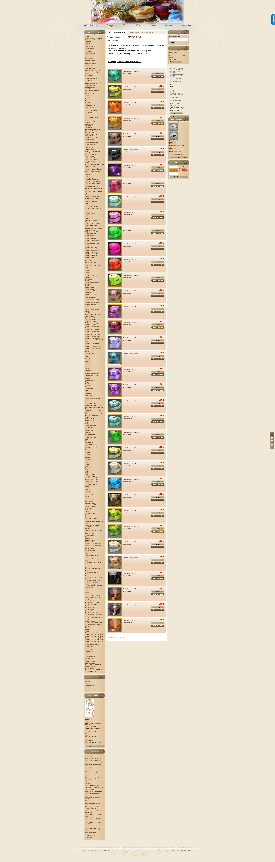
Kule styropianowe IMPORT (92, 90)
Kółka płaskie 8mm (90, 476)
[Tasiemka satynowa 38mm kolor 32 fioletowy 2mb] (115, 170)
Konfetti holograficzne (90, 152)
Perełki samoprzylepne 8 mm (92, 317)
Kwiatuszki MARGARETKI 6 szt (93, 405)
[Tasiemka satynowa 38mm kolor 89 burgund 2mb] (115, 327)
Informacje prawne (90, 687)
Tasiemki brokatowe (90, 324)
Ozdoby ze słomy (89, 508)
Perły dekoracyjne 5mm (91, 582)
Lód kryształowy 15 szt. (91, 53)
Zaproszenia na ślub (90, 233)
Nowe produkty (94, 695)
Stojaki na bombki (89, 122)
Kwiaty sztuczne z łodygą (92, 72)
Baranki (87, 464)
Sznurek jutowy (89, 619)
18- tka (87, 496)
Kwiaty (87, 270)
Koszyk (110, 27)
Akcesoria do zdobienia (91, 291)
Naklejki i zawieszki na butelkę (93, 162)
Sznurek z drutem (90, 611)
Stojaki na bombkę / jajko (91, 120)
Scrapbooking (88, 589)
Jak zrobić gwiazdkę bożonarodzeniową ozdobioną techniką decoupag (93, 833)
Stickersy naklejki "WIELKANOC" (93, 38)
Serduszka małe (89, 420)
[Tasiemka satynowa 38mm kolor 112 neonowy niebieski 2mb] (115, 484)
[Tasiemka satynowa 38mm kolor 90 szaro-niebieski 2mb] (115, 343)
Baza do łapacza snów (91, 78)
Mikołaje (87, 361)
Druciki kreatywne (90, 513)
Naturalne (87, 277)
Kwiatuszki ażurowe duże (92, 373)
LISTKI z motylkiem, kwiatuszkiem (94, 407)
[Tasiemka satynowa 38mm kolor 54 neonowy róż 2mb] (115, 249)
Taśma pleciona (89, 658)
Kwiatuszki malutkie (90, 376)
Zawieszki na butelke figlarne (92, 168)
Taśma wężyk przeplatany (92, 659)
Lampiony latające (90, 213)
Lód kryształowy (89, 51)
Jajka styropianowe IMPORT (92, 87)
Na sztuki (87, 397)
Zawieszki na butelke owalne (92, 171)
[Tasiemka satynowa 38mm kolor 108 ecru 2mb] (115, 468)
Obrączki (87, 439)
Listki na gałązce (89, 395)
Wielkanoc (88, 36)
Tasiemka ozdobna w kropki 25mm (94, 638)
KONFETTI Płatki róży (91, 154)
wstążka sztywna (127, 73)
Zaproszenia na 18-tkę (91, 504)
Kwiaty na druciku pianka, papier (93, 530)
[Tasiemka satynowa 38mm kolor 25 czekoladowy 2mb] (115, 139)
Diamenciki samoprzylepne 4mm (93, 299)
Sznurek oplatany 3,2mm (91, 605)
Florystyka (88, 104)
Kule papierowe (89, 58)
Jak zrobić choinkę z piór (91, 772)
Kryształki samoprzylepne (92, 302)
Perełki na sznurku (90, 579)
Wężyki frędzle (89, 442)
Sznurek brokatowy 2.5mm (92, 602)
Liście (86, 274)
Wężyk (87, 449)
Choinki (87, 356)
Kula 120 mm (172, 148)
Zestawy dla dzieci (90, 550)
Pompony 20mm (89, 535)
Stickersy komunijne (90, 63)
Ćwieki (87, 296)
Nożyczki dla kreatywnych (92, 557)
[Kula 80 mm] (173, 135)
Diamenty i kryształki (90, 297)
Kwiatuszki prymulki (90, 380)
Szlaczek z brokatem (90, 434)
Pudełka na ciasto (89, 61)
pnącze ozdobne (90, 721)
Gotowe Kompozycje (90, 671)
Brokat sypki (88, 292)
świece (87, 195)
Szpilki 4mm (88, 284)
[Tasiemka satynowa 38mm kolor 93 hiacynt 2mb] (115, 374)
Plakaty (87, 176)
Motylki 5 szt (88, 408)
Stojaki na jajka (89, 124)
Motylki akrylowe (89, 306)
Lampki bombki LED (90, 289)
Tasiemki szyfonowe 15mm (92, 644)
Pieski (86, 462)
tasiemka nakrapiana (90, 648)
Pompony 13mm (89, 533)
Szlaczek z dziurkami (90, 444)
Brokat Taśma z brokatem (92, 294)
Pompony (87, 531)
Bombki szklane (89, 264)
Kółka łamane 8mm (90, 483)
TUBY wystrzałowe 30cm (91, 210)
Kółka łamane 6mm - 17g (91, 481)
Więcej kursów (89, 837)
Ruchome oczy (89, 538)
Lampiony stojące (89, 216)
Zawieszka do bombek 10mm (93, 543)
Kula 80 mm (172, 142)
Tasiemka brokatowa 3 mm (92, 326)
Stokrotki (87, 383)
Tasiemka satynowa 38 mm (92, 250)
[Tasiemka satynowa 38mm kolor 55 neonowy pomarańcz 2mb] (115, 264)
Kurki (86, 471)
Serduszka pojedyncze (91, 425)
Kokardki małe (89, 368)
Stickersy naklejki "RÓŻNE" (92, 595)
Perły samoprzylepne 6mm (92, 321)
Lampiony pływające (90, 215)
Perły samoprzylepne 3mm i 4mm (94, 585)
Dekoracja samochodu (91, 201)
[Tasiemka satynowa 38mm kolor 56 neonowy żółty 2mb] (115, 280)
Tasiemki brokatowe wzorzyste (93, 346)
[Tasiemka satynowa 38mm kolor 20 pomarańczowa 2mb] (115, 107)
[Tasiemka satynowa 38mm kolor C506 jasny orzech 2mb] (115, 625)
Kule (86, 92)
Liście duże (88, 392)
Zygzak (87, 451)
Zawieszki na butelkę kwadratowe (94, 169)
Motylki (87, 461)
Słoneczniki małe (89, 387)
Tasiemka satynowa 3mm (92, 237)
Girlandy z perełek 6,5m (91, 50)
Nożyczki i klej (89, 552)
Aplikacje (87, 351)
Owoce (87, 272)
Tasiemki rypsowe (90, 661)
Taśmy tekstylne (89, 427)
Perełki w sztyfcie (89, 590)
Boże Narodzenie (89, 94)
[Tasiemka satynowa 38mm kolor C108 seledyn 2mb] (115, 531)
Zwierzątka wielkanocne (91, 88)
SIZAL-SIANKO (89, 114)
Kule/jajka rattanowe (90, 269)
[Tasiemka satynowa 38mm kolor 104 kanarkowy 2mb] (115, 453)
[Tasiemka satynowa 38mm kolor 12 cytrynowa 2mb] (115, 92)
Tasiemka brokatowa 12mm (92, 333)
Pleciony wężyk (89, 430)
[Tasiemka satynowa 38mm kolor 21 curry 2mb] (115, 123)
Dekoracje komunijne (90, 46)
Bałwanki (87, 355)
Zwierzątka (88, 452)
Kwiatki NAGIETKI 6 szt (91, 403)
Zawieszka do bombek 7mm (92, 547)
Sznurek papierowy (90, 621)
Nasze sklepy (88, 690)
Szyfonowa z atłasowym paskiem (94, 643)
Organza (87, 174)
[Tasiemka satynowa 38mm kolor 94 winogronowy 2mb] (115, 390)
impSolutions (183, 850)
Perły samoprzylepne (90, 307)
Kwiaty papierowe (89, 316)
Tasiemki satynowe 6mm (91, 142)
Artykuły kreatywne (90, 509)
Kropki (87, 631)
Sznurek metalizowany (91, 604)
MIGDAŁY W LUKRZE (91, 161)
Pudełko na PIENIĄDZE (91, 225)
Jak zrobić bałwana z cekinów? (93, 826)
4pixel (189, 850)
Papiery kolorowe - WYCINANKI (93, 670)
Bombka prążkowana (90, 756)
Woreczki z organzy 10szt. (92, 196)
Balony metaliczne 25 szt (91, 186)
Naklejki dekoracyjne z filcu (92, 525)
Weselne (87, 435)
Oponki (87, 95)
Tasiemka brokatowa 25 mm (92, 334)
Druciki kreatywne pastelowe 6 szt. (94, 521)
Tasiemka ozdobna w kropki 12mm (94, 634)
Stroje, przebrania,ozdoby (92, 232)
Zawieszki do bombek (91, 542)
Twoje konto (93, 27)
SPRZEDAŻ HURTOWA (91, 137)
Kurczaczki (88, 459)
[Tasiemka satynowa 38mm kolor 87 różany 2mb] (115, 311)
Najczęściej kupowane (179, 119)
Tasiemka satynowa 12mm (92, 242)
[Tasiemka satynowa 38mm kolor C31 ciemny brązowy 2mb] (115, 500)
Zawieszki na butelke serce (92, 173)
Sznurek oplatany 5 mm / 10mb (93, 612)
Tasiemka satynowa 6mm (92, 240)
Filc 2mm (87, 528)
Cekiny (87, 472)
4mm (86, 565)
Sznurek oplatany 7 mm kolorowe (94, 614)
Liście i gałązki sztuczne (91, 68)
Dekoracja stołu (89, 499)
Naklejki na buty (89, 218)
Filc (86, 523)
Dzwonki (87, 97)
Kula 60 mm (172, 143)
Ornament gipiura (89, 440)
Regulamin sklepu (89, 685)
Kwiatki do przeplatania (91, 371)
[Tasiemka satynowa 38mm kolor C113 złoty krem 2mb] (115, 547)
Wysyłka (138, 27)
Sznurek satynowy (90, 616)
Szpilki (87, 280)
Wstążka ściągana (90, 663)
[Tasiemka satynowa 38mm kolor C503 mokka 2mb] (115, 594)
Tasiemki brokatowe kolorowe (93, 328)
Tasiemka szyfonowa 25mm (92, 646)
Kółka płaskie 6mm (90, 494)
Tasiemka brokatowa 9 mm (92, 331)
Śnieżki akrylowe (89, 548)
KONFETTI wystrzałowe (91, 206)
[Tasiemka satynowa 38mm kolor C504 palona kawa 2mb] (115, 609)
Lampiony (87, 211)
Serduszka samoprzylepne (92, 323)
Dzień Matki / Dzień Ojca (91, 131)
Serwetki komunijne (90, 56)
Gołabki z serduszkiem (91, 437)
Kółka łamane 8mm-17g (91, 484)
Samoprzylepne (89, 587)
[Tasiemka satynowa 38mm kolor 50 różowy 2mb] (115, 217)
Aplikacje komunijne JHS (91, 45)
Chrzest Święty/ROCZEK (91, 262)
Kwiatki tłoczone (89, 388)
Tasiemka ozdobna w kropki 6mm (94, 641)
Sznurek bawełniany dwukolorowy (94, 622)
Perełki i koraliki (89, 558)
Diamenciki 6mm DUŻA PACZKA (93, 577)
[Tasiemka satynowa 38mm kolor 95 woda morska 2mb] (115, 405)
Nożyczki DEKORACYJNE (92, 555)
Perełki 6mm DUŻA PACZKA (92, 568)
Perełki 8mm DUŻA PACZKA (92, 572)
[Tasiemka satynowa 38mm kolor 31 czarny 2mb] (115, 154)
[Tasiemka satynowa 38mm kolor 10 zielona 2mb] (115, 76)
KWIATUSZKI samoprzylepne (93, 314)
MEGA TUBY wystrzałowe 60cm (93, 208)
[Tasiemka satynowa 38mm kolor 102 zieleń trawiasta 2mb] (115, 437)
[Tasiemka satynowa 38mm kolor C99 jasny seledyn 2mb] (115, 515)
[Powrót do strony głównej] (109, 33)
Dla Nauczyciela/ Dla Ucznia (92, 129)
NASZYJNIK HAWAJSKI (91, 230)
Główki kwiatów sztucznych (92, 70)
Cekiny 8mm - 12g (90, 486)
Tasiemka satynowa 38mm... (131, 71)
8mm (86, 570)
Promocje (178, 162)
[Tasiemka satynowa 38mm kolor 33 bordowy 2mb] (115, 186)
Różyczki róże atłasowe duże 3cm (94, 413)
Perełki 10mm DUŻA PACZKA (93, 562)
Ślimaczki (87, 432)
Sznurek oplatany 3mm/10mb (92, 617)
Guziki (87, 311)
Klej (86, 553)
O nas (124, 27)
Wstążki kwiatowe (90, 115)
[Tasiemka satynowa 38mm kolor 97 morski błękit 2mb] (115, 421)
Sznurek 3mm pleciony (91, 600)
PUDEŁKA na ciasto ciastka (92, 223)
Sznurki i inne (88, 80)
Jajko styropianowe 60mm (176, 154)
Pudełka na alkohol (90, 221)
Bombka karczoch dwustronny (93, 758)
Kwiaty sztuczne (89, 66)
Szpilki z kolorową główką (92, 282)
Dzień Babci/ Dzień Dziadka (92, 265)
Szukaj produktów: (174, 36)
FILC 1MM (88, 526)
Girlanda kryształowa (90, 60)
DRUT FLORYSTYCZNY (91, 107)
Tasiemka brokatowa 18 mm (92, 336)
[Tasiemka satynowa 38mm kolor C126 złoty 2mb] (115, 562)
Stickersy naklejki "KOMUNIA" (93, 594)
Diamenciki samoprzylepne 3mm (93, 309)
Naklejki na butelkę (90, 166)
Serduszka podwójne (90, 424)
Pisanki (87, 466)
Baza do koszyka (89, 77)
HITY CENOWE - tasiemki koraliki (94, 125)
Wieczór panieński (90, 227)
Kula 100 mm (172, 140)
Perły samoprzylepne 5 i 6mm (93, 584)
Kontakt (183, 27)
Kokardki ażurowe (90, 366)
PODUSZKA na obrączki (91, 220)
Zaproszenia (88, 65)
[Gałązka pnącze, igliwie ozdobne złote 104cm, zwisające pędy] (89, 703)
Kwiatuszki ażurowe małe (91, 375)
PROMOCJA (88, 127)
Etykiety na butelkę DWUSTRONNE (94, 164)
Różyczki (87, 382)
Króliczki (87, 457)
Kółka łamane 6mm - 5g (91, 478)
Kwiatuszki (88, 370)
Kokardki (87, 365)
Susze (87, 267)
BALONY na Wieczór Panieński (93, 228)
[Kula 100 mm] (173, 127)
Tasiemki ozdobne (90, 627)
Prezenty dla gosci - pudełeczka (93, 178)
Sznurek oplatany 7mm (91, 607)
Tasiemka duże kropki (91, 633)
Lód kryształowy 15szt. (91, 157)
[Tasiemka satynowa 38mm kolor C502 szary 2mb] (115, 578)
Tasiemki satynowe (90, 139)
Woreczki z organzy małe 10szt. (93, 198)
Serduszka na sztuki (90, 422)
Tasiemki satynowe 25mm (92, 141)
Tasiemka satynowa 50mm (92, 252)
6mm (86, 567)
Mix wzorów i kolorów (90, 493)
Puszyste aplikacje (90, 537)
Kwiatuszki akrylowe (90, 304)
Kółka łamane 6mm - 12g (91, 479)
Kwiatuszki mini (89, 378)
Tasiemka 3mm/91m (90, 238)
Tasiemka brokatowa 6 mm (92, 329)
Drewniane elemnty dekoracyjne (93, 82)
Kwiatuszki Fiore (89, 429)
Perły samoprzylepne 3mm (92, 319)
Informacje (94, 677)
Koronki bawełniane (90, 666)
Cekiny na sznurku (90, 474)
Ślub (86, 146)
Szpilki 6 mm (88, 286)
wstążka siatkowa (90, 540)
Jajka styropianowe (90, 85)
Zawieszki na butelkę (90, 506)
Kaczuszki (88, 456)
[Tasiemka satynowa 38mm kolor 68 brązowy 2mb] (115, 296)
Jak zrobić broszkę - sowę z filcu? (94, 801)
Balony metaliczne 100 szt (92, 184)
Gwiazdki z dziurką (90, 360)
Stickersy (87, 592)
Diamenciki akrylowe (90, 574)
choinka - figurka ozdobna (94, 742)
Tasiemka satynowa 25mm (92, 247)
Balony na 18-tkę (89, 498)
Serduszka (88, 417)
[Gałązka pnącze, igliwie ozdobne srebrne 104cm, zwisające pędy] (89, 712)
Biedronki (87, 454)
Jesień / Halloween (90, 144)
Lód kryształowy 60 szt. (91, 55)
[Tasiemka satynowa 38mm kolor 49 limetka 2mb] (115, 201)
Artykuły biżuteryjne (90, 287)
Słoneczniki (88, 385)
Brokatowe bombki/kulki (91, 275)
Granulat (87, 102)
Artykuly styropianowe (91, 83)
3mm (86, 563)
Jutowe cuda (88, 279)
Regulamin (168, 27)
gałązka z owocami (91, 736)
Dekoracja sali (89, 147)
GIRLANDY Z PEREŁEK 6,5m (93, 151)
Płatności (152, 27)
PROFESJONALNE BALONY (93, 183)
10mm (86, 560)
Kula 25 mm (172, 152)
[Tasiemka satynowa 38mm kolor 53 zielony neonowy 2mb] (115, 233)
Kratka (87, 629)
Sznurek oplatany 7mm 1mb (92, 609)
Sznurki (87, 599)
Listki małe (88, 393)
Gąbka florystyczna (90, 105)
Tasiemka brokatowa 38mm (92, 338)
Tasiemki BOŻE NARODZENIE (93, 664)
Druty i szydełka (89, 668)
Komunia (87, 43)
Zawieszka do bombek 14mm (93, 545)
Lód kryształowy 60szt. (91, 159)
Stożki (86, 100)
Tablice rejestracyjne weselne (93, 205)
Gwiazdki (87, 99)
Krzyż (86, 469)
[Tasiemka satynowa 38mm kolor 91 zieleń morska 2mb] (115, 358)
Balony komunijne (89, 48)
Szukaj (172, 42)
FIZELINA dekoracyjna (91, 109)
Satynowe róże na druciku (92, 415)
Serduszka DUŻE (89, 419)
